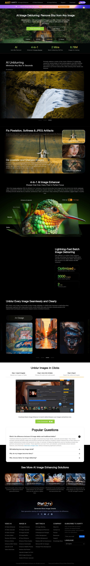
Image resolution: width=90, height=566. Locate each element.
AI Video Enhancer (38, 2)
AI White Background (42, 538)
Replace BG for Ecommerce (43, 541)
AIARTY (14, 2)
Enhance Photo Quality (25, 541)
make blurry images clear (31, 445)
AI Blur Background (41, 535)
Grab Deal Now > (63, 6)
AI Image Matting (52, 2)
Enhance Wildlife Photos (26, 546)
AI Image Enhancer (23, 2)
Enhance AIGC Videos (11, 544)
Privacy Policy (63, 563)
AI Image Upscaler (24, 529)
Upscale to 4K (9, 546)
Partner (55, 532)
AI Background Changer (42, 532)
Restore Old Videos (10, 538)
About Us (55, 527)
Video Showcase (9, 549)
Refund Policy (70, 563)
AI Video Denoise (9, 532)
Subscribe (82, 536)
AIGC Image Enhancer (25, 555)
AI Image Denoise (24, 532)
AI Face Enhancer (24, 538)
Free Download (35, 29)
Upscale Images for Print (26, 552)
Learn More (56, 29)
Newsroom (56, 535)
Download (72, 2)
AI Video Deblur (9, 535)
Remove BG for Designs (42, 544)
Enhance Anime (9, 541)
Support (63, 2)
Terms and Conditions (53, 563)
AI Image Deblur (23, 535)
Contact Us (56, 529)
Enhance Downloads (25, 544)
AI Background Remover (42, 529)
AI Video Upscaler (10, 529)
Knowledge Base (58, 541)
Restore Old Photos (24, 549)
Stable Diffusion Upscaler (26, 558)
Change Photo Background (43, 546)
